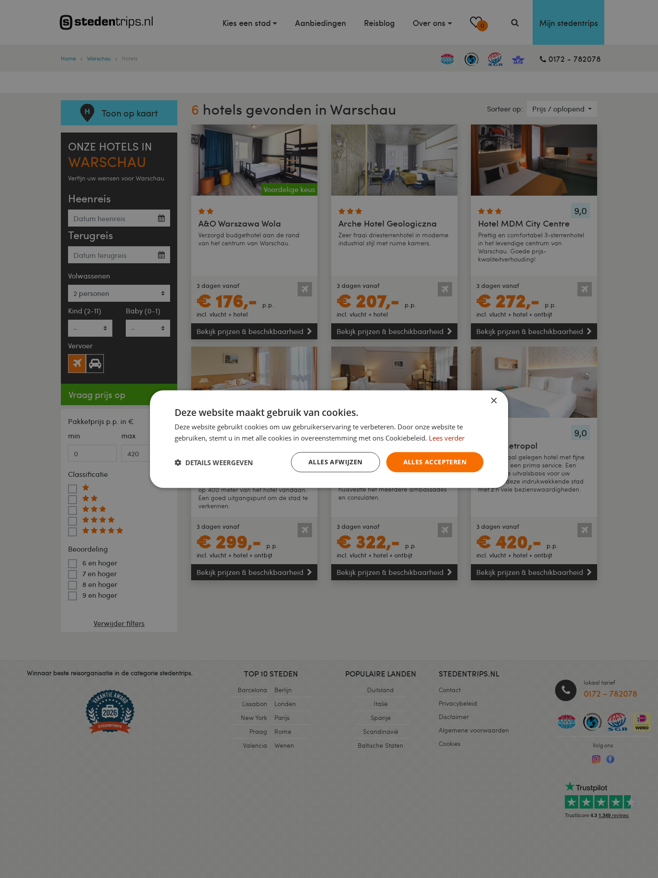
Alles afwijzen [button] (335, 462)
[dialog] (329, 439)
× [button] (493, 400)
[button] (214, 462)
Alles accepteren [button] (434, 462)
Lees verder (447, 437)
